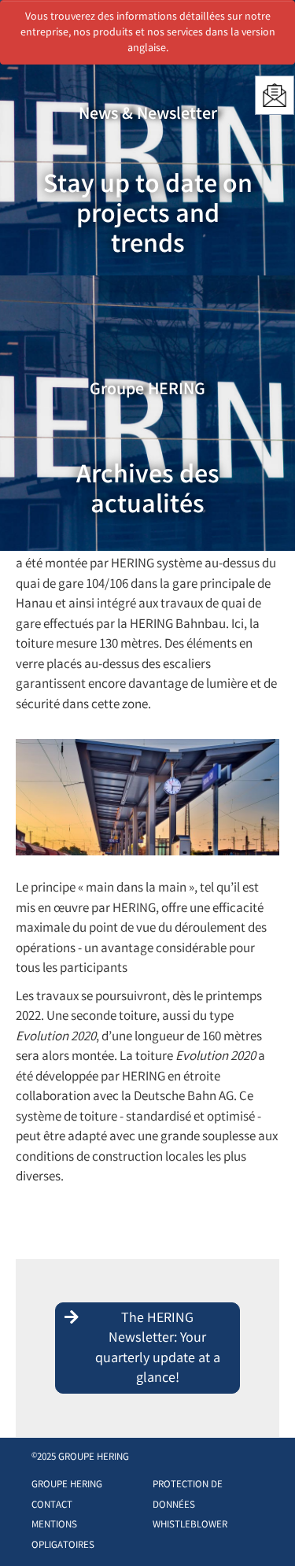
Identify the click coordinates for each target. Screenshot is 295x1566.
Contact (51, 1505)
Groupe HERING (66, 1485)
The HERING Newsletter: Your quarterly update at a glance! (157, 1349)
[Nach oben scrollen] (267, 1530)
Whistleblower (190, 1525)
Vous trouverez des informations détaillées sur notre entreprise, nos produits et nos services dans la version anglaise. (147, 33)
